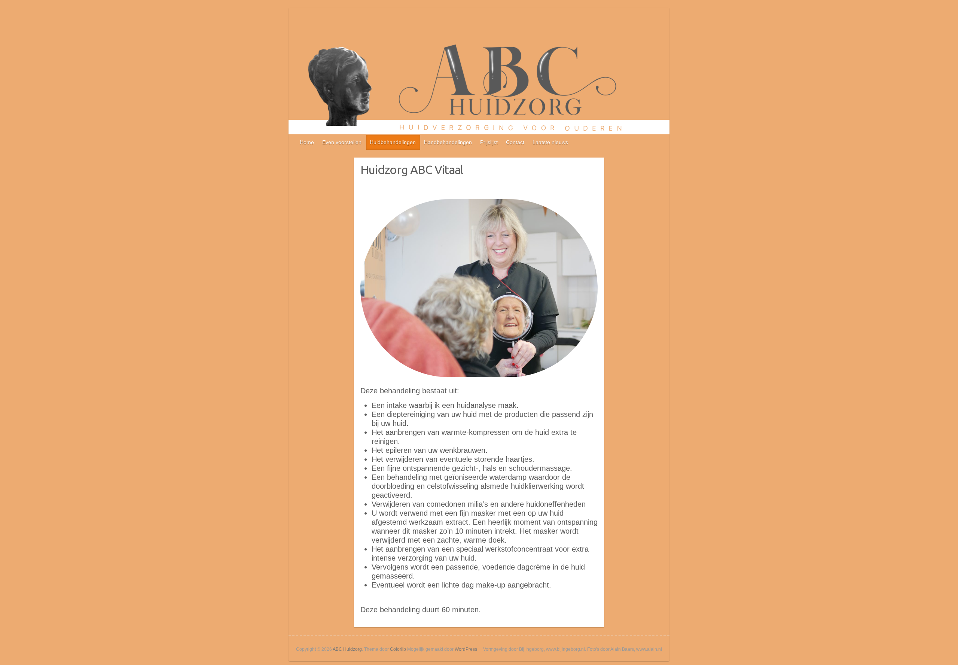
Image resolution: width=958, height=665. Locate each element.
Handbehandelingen (448, 142)
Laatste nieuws (550, 142)
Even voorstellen (341, 142)
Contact (515, 142)
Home (307, 142)
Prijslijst (489, 142)
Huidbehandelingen (393, 142)
